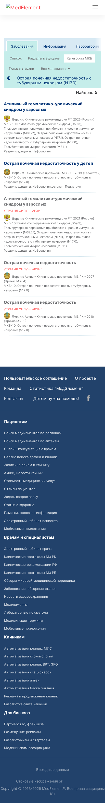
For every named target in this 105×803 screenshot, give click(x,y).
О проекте (85, 378)
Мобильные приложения (25, 529)
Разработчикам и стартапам (27, 740)
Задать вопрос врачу (21, 497)
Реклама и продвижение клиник (31, 696)
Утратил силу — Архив (23, 211)
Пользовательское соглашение (35, 378)
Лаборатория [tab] (87, 46)
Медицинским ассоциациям (27, 748)
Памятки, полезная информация (30, 513)
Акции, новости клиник (23, 473)
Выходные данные (52, 769)
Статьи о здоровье (19, 505)
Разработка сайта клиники (25, 704)
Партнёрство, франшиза (24, 724)
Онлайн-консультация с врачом (30, 449)
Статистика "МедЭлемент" (56, 388)
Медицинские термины (23, 620)
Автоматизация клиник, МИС (28, 648)
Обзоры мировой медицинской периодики (39, 580)
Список (16, 58)
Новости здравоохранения (26, 596)
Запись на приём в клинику (26, 465)
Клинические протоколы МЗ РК (30, 557)
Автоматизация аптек (21, 680)
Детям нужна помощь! (56, 398)
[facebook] (88, 399)
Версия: (18, 119)
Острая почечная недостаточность (40, 262)
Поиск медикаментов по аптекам (31, 441)
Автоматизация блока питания (29, 688)
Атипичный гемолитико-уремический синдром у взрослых (43, 106)
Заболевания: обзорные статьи (30, 589)
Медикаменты (16, 605)
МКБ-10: (10, 124)
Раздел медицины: (18, 151)
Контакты (13, 398)
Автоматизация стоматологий (28, 656)
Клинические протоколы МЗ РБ (30, 573)
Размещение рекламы (22, 732)
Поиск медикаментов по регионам (32, 433)
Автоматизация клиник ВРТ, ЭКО (31, 664)
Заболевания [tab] (22, 46)
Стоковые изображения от (39, 781)
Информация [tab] (54, 46)
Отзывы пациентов (19, 489)
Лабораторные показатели (26, 612)
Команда (12, 388)
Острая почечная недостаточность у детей (48, 163)
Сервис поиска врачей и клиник (30, 457)
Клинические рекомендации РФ (30, 565)
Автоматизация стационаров (27, 672)
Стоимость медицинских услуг (29, 481)
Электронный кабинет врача (27, 549)
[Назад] (8, 78)
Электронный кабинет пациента (31, 521)
